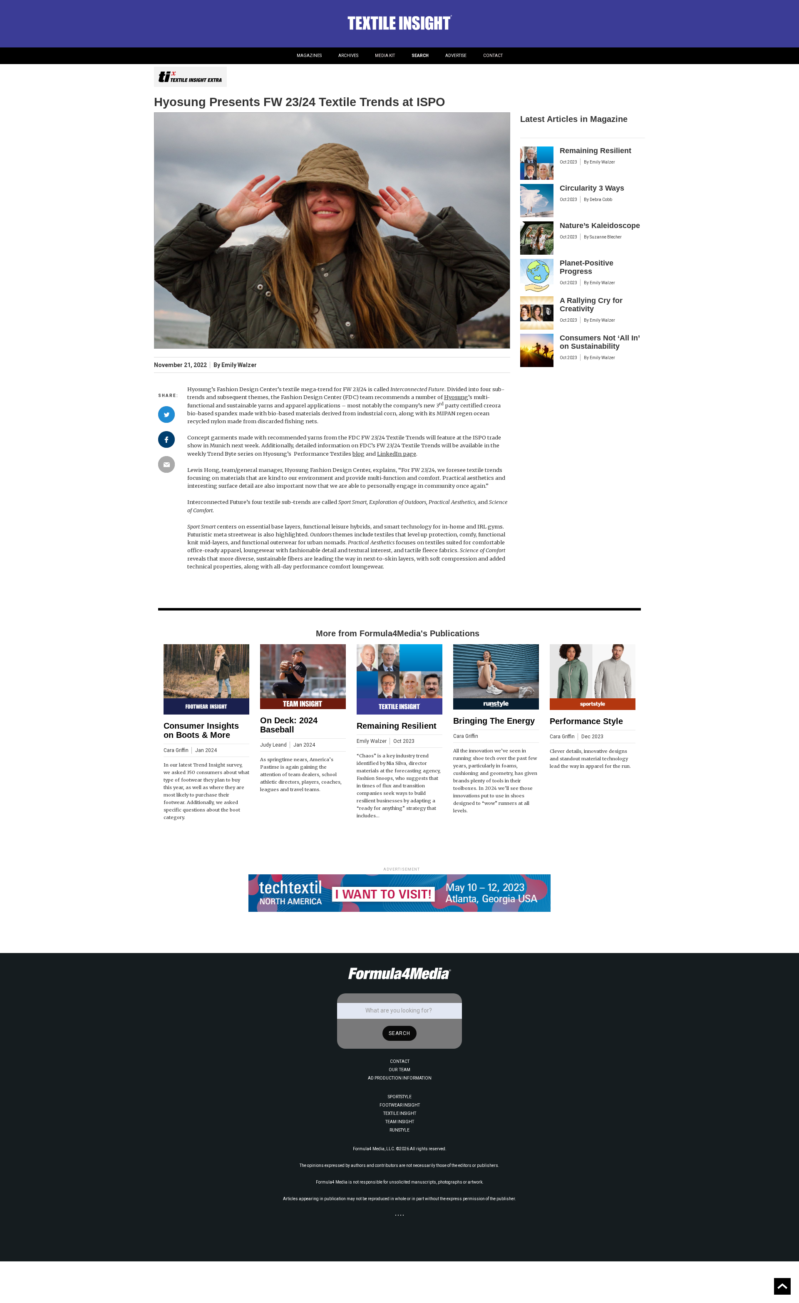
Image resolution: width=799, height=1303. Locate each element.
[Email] (166, 464)
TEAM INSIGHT (399, 1121)
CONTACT (493, 55)
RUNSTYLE (399, 1130)
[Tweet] (166, 414)
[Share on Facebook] (166, 439)
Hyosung (456, 397)
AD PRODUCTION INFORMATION (400, 1078)
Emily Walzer (239, 365)
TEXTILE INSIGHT (399, 1113)
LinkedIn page (396, 453)
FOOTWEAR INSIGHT (400, 1105)
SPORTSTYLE (400, 1097)
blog (358, 453)
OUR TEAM (399, 1069)
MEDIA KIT (385, 55)
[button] (309, 55)
